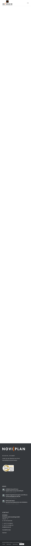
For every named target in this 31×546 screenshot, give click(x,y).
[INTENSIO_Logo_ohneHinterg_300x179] (12, 3)
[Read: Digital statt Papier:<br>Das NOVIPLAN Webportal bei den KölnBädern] (3, 501)
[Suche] (24, 3)
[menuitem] (24, 3)
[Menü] (28, 3)
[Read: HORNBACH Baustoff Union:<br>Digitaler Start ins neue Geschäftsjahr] (3, 489)
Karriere (4, 532)
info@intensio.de (6, 527)
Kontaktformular (6, 530)
